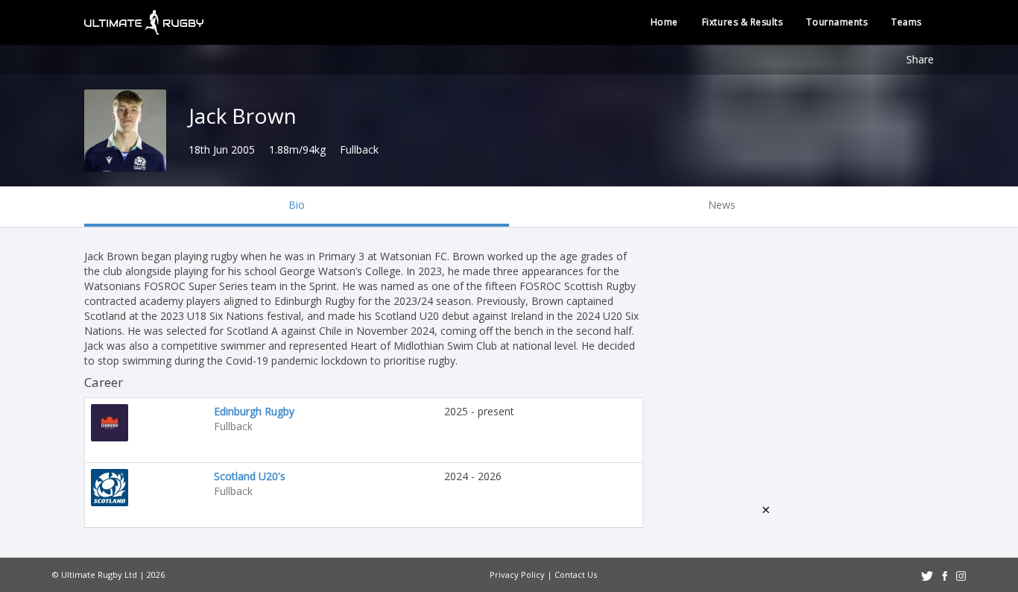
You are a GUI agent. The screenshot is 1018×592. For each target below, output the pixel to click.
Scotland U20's (249, 476)
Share (920, 59)
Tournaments (836, 22)
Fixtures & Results (742, 22)
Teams (906, 22)
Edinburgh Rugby (254, 411)
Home (664, 22)
